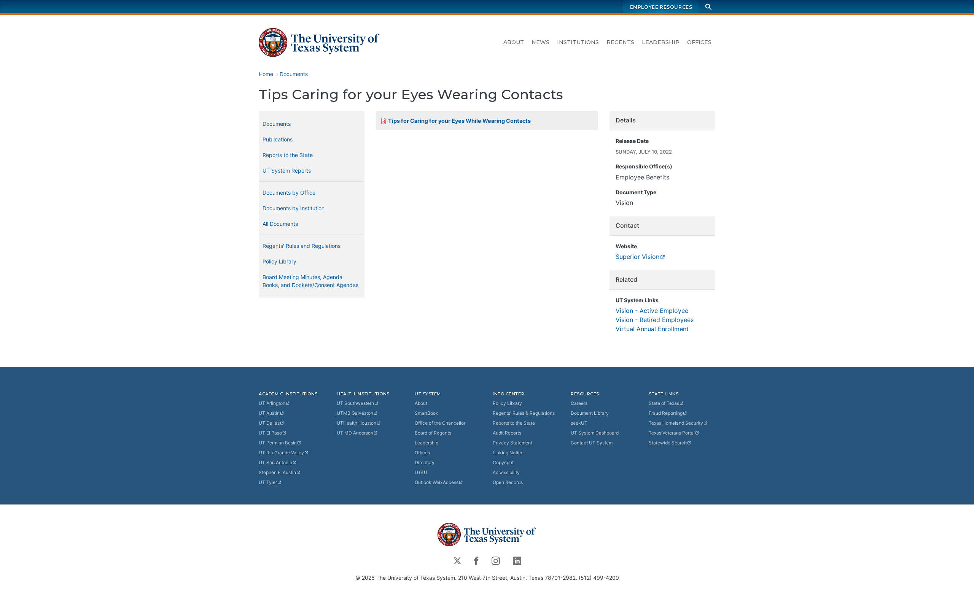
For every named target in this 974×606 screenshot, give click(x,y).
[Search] (708, 6)
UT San (275, 462)
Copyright (503, 462)
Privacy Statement (512, 443)
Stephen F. (277, 472)
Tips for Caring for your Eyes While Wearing (459, 120)
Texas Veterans (672, 433)
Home (266, 74)
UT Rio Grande (281, 452)
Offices (699, 42)
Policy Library (279, 261)
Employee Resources (661, 7)
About (513, 42)
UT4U (421, 472)
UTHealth (356, 423)
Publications (278, 139)
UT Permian (278, 443)
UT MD (355, 433)
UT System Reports (287, 170)
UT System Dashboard (595, 433)
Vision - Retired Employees (655, 320)
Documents (294, 74)
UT (272, 403)
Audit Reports (507, 433)
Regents (620, 42)
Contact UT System (592, 443)
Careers (579, 403)
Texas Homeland (676, 423)
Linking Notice (508, 452)
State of (664, 403)
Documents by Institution (294, 208)
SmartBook (426, 413)
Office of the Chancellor (440, 423)
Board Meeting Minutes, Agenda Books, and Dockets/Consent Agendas (310, 281)
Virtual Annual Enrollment (652, 329)
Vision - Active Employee (652, 310)
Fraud (666, 413)
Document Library (590, 413)
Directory (424, 462)
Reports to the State (288, 155)
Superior (637, 256)
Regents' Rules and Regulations (302, 246)
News (540, 42)
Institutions (578, 42)
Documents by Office (289, 192)
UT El (270, 433)
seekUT (579, 423)
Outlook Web (436, 482)
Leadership (661, 42)
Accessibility (506, 472)
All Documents (280, 224)
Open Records (508, 482)
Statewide (668, 443)
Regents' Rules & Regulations (524, 413)
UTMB (355, 413)
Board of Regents (433, 433)
